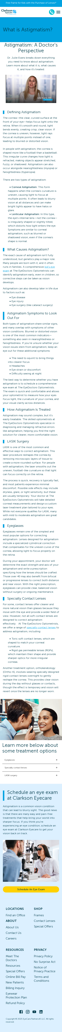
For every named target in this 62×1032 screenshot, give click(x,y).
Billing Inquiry (15, 988)
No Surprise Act (44, 962)
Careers (11, 938)
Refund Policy (15, 1003)
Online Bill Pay (16, 977)
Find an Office (15, 915)
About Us (12, 927)
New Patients (15, 982)
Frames (39, 915)
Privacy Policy (43, 956)
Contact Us (13, 933)
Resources (13, 965)
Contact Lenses (44, 921)
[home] (8, 12)
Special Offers (43, 926)
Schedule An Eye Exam (31, 889)
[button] (31, 760)
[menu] (58, 12)
